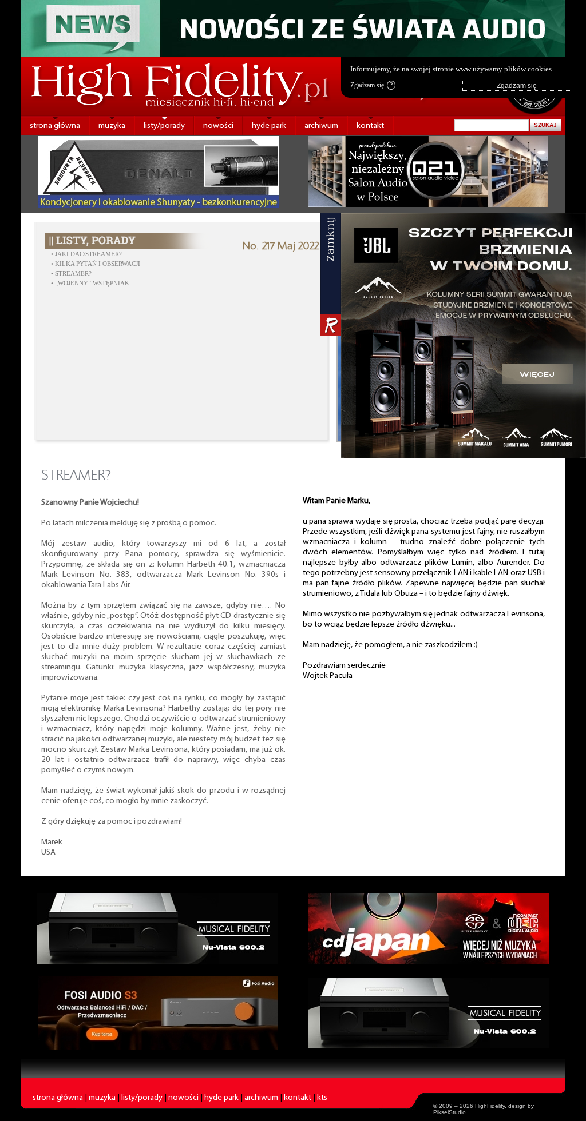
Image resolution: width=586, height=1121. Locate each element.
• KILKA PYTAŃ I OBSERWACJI (95, 264)
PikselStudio (449, 1112)
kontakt (370, 126)
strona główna (55, 126)
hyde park (269, 126)
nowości (218, 126)
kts (322, 1098)
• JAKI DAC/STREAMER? (86, 254)
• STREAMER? (71, 273)
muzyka (111, 126)
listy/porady (164, 126)
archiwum (321, 126)
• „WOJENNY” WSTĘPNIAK (90, 283)
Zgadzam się (371, 85)
